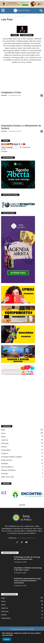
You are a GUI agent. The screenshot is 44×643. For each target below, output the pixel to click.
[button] (40, 10)
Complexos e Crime (11, 92)
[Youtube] (27, 542)
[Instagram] (22, 542)
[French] (13, 144)
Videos (3, 436)
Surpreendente (6, 450)
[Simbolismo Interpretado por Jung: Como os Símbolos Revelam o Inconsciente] (6, 581)
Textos (3, 433)
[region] (22, 496)
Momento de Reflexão (8, 470)
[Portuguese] (8, 144)
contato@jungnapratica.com (26, 538)
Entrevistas (5, 443)
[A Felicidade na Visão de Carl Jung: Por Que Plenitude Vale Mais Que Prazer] (6, 560)
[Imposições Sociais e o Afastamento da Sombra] (22, 112)
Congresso (4, 453)
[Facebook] (17, 542)
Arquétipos (4, 463)
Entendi (6, 639)
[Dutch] (16, 144)
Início (2, 16)
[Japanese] (21, 144)
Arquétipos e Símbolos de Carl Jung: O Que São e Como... (28, 569)
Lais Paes (4, 95)
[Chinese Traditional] (24, 144)
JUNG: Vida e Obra (7, 477)
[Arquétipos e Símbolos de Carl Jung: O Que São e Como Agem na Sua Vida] (6, 571)
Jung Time (4, 440)
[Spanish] (5, 144)
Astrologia (4, 473)
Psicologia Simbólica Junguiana (11, 457)
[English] (2, 144)
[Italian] (18, 144)
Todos (3, 430)
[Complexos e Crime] (22, 79)
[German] (10, 144)
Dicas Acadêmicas (7, 467)
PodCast (4, 447)
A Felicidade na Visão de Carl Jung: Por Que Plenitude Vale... (27, 558)
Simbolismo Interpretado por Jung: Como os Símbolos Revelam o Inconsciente (27, 580)
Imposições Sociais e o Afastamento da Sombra (21, 127)
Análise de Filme (6, 460)
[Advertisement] (22, 398)
